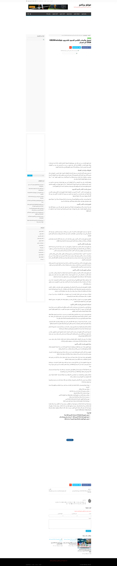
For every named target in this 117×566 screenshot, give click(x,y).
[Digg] (79, 502)
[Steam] (80, 503)
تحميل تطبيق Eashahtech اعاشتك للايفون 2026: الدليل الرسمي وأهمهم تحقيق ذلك (35, 205)
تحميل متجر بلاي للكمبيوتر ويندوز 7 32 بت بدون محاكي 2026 (35, 185)
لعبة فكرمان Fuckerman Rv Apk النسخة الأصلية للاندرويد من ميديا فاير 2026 (84, 550)
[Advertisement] (58, 25)
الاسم (90, 513)
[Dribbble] (77, 502)
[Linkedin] (66, 502)
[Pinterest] (63, 502)
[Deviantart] (80, 502)
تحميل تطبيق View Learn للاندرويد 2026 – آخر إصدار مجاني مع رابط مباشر (74, 417)
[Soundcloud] (56, 502)
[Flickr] (74, 502)
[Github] (72, 502)
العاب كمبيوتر (55, 13)
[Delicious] (82, 502)
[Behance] (83, 502)
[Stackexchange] (83, 503)
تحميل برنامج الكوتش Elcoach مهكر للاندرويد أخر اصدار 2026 (77, 419)
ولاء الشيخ (88, 44)
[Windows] (71, 503)
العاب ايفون (41, 233)
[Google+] (71, 502)
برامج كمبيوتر (69, 13)
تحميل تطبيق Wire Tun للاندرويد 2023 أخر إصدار (56, 543)
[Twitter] (75, 503)
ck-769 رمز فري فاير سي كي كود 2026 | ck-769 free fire (35, 197)
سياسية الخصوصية (28, 564)
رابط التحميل (69, 440)
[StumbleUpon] (79, 503)
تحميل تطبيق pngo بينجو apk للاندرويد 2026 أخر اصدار (35, 201)
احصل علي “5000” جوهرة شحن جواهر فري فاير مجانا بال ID (70, 543)
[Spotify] (85, 503)
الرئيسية (89, 14)
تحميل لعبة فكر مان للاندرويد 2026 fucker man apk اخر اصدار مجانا (35, 221)
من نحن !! (36, 564)
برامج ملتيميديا (41, 252)
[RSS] (60, 502)
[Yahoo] (68, 503)
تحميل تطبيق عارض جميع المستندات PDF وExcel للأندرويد (35, 193)
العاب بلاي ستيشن (40, 238)
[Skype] (57, 502)
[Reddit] (62, 502)
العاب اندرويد (62, 13)
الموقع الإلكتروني (60, 513)
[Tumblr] (77, 503)
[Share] (59, 502)
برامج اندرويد (84, 13)
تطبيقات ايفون (76, 13)
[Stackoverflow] (82, 503)
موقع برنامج (85, 5)
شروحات (41, 259)
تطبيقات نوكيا (41, 257)
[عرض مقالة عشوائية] (28, 14)
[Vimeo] (74, 503)
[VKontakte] (72, 503)
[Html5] (69, 502)
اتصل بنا (33, 564)
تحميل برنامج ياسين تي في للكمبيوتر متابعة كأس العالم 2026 (35, 217)
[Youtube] (66, 503)
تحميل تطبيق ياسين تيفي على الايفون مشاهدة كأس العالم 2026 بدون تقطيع (35, 213)
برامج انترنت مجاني (40, 243)
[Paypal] (65, 502)
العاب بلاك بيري (40, 236)
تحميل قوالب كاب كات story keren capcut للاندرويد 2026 (36, 189)
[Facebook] (75, 502)
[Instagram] (68, 502)
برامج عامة (48, 13)
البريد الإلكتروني (74, 513)
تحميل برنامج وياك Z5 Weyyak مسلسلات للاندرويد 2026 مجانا (76, 415)
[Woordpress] (69, 503)
